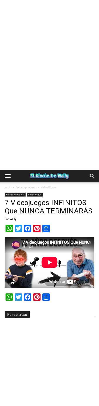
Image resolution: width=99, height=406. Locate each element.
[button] (7, 176)
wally (13, 219)
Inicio (8, 187)
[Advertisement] (49, 49)
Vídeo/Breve (48, 187)
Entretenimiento (26, 187)
